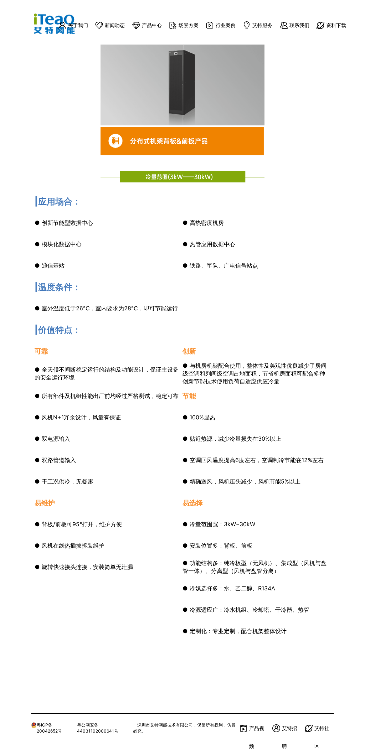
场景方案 (189, 25)
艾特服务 (262, 25)
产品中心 (152, 25)
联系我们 (299, 25)
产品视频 (256, 731)
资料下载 (336, 25)
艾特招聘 (289, 731)
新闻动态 (115, 25)
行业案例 (226, 25)
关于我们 (78, 25)
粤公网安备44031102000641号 (97, 728)
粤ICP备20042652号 (49, 728)
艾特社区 (321, 731)
